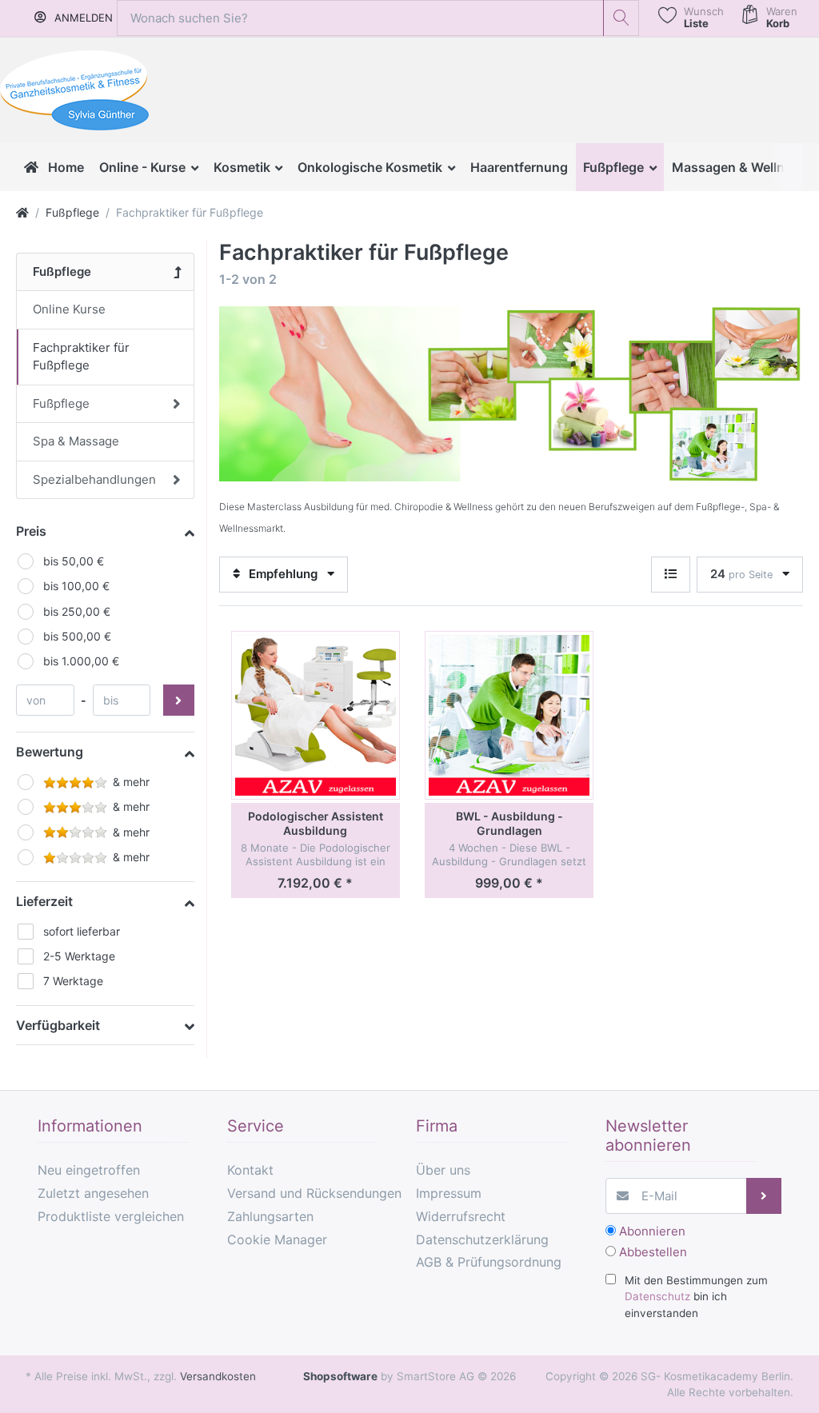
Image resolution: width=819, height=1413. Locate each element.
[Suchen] (621, 18)
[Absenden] (764, 1196)
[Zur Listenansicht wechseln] (670, 575)
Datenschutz (657, 1296)
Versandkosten (218, 1376)
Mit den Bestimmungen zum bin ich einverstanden (696, 1296)
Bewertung (49, 752)
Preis (31, 531)
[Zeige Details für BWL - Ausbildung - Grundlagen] (509, 715)
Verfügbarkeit (58, 1025)
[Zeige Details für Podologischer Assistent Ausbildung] (315, 715)
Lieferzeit (44, 901)
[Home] (22, 212)
